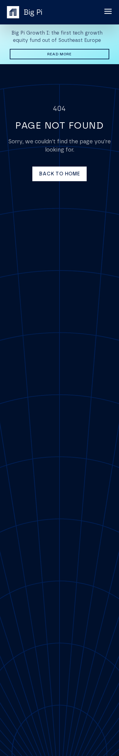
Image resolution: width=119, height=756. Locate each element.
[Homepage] (24, 12)
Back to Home (59, 173)
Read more (78, 54)
